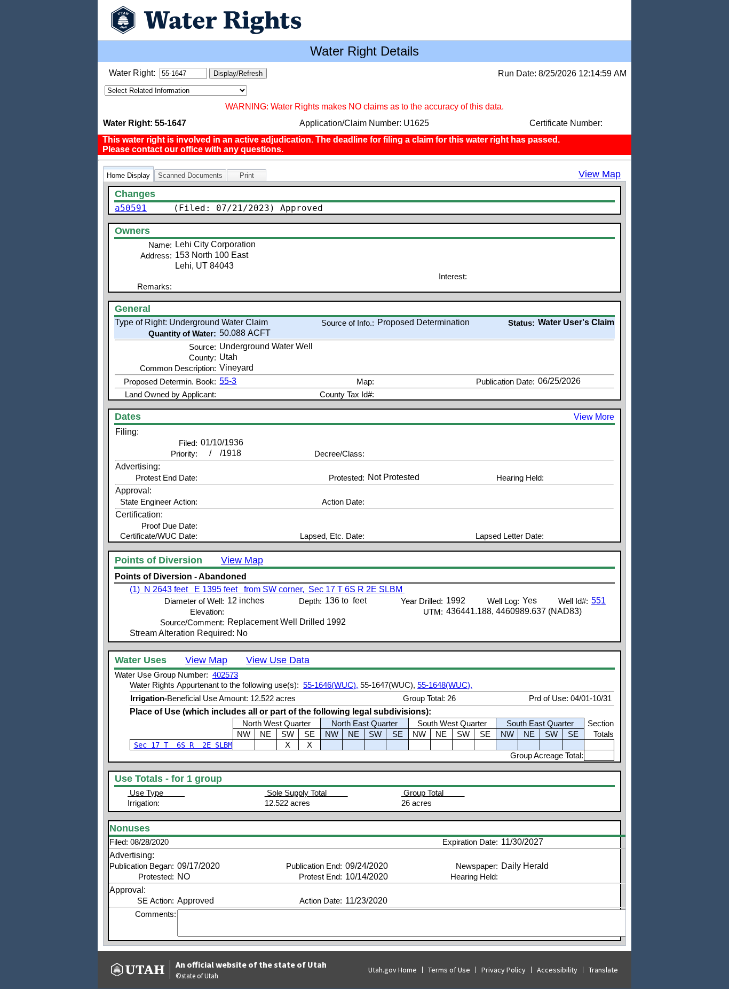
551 (598, 600)
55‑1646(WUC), (330, 684)
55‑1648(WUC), (444, 684)
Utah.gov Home (392, 970)
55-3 (227, 381)
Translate (603, 970)
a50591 (131, 208)
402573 (225, 674)
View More (594, 416)
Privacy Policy (503, 970)
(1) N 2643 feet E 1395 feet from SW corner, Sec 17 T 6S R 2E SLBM (267, 589)
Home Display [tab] (128, 175)
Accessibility (557, 970)
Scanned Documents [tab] (190, 175)
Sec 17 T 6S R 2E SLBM (183, 745)
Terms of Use (449, 970)
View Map (600, 174)
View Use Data (278, 660)
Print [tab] (247, 175)
